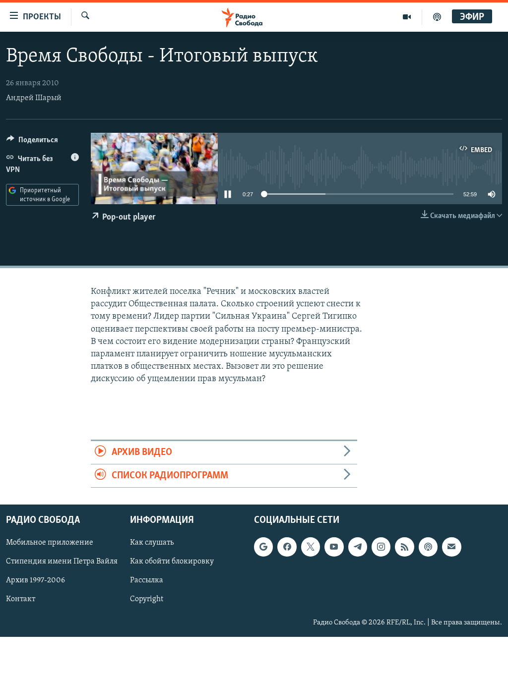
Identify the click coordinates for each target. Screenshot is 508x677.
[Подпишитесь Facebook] (286, 547)
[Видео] (407, 16)
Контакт (20, 600)
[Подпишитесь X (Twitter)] (310, 547)
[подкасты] (437, 16)
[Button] (32, 142)
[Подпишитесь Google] (263, 547)
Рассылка (146, 581)
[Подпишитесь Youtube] (333, 547)
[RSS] (404, 547)
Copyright (146, 600)
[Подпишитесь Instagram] (381, 547)
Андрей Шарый (34, 98)
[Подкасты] (428, 547)
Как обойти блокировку (172, 562)
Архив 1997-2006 (35, 581)
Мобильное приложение (49, 543)
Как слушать (152, 543)
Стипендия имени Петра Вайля (62, 562)
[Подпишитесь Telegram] (357, 547)
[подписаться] (451, 547)
